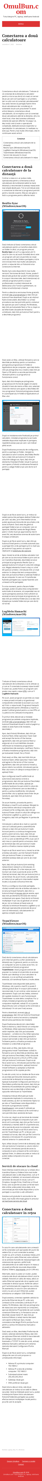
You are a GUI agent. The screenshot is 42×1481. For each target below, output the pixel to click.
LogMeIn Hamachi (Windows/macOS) (19, 150)
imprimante (20, 1269)
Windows (19, 44)
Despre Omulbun (13, 1461)
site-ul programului (17, 295)
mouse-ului (21, 893)
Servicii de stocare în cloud (15, 155)
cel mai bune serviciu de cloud (14, 1201)
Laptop (10, 1450)
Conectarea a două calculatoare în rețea (20, 157)
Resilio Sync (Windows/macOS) (16, 147)
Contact (21, 1464)
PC (17, 1450)
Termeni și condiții (28, 1461)
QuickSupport (8, 1108)
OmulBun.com (21, 8)
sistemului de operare (22, 551)
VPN (25, 691)
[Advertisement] (21, 69)
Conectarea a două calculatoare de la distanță (19, 143)
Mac (14, 1450)
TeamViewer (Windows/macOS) (17, 152)
